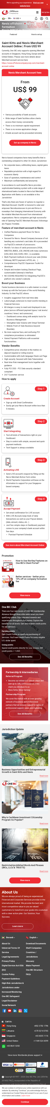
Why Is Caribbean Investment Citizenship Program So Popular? (22, 818)
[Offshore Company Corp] (11, 12)
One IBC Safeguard (10, 996)
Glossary (30, 961)
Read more (44, 776)
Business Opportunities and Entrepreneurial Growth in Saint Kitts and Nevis (23, 770)
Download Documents (36, 943)
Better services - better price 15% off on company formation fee (31, 579)
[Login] (41, 18)
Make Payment (33, 965)
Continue (25, 1102)
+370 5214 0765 (27, 1031)
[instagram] (20, 1010)
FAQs (28, 974)
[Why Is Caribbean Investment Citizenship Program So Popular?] (25, 797)
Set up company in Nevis (25, 143)
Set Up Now (45, 12)
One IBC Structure (34, 970)
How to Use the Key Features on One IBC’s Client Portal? (31, 561)
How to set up (36, 34)
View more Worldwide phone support (24, 1055)
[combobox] (17, 18)
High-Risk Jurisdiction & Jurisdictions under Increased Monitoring (13, 987)
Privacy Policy (8, 961)
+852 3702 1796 (27, 1026)
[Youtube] (9, 1010)
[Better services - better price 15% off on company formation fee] (8, 581)
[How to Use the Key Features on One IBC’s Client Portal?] (8, 565)
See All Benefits (25, 657)
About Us (6, 943)
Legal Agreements (10, 957)
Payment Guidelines (11, 979)
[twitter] (25, 1010)
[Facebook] (4, 1010)
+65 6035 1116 (27, 1036)
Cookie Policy (8, 974)
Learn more (17, 926)
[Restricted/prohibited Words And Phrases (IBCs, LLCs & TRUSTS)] (25, 845)
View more (25, 595)
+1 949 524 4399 (27, 1041)
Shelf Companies (34, 948)
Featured (13, 34)
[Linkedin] (15, 1010)
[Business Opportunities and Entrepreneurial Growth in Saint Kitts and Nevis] (25, 749)
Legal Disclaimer (9, 1001)
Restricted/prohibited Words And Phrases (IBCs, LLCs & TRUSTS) (23, 866)
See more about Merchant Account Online (25, 545)
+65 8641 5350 (13, 1046)
